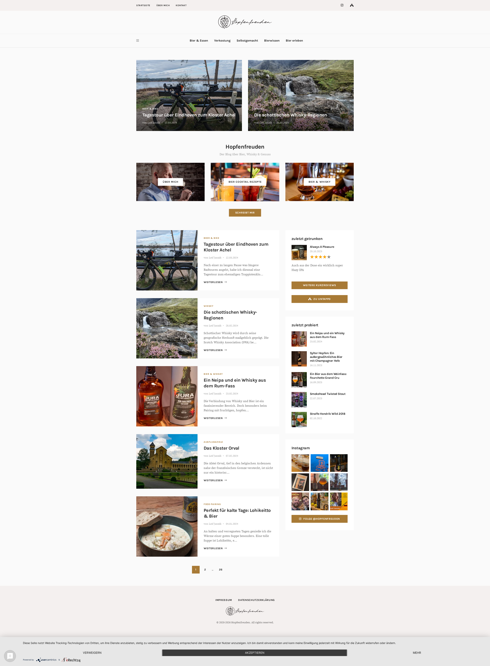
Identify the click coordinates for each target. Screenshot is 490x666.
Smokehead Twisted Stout (327, 394)
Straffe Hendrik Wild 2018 (327, 414)
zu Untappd (322, 299)
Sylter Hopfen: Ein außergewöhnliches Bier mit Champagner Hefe (326, 356)
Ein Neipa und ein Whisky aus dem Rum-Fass (327, 335)
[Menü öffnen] (137, 40)
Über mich (163, 5)
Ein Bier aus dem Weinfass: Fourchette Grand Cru (328, 376)
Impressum (223, 600)
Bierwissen (272, 40)
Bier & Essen (199, 40)
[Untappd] (352, 5)
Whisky (259, 108)
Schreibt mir (245, 212)
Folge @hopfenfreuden (321, 518)
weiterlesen (213, 282)
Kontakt (181, 5)
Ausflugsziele (213, 442)
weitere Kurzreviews (319, 285)
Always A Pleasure (322, 247)
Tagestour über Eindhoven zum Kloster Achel (189, 115)
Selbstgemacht (247, 40)
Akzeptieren (254, 653)
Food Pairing (212, 504)
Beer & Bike (150, 108)
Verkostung (222, 40)
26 (220, 569)
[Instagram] (342, 5)
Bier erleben (294, 40)
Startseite (143, 5)
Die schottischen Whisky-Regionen (290, 115)
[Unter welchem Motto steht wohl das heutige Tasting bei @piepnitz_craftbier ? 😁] (319, 501)
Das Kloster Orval (221, 448)
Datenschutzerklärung (256, 600)
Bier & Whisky (213, 374)
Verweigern (92, 653)
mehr (417, 653)
